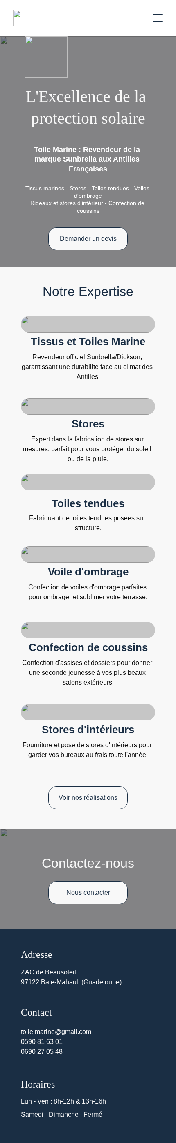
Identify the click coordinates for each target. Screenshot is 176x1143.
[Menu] (158, 18)
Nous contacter (88, 892)
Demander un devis (88, 238)
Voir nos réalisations (88, 797)
